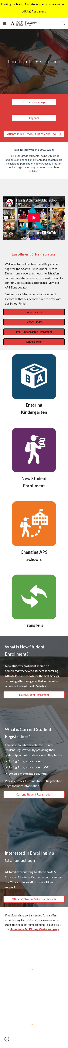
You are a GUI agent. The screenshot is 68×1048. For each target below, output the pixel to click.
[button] (4, 23)
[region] (34, 9)
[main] (34, 61)
